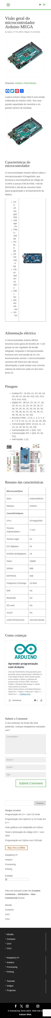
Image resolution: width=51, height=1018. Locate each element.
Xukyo (9, 32)
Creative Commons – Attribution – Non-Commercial (22, 894)
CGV (7, 914)
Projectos (11, 990)
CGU (7, 919)
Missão (8, 905)
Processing (10, 864)
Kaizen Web (25, 1014)
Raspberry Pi (11, 855)
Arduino (18, 83)
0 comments (35, 32)
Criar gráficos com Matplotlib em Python (24, 827)
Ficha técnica (30, 83)
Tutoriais (11, 981)
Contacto (9, 910)
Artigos (26, 32)
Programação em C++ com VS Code (22, 814)
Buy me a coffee (16, 847)
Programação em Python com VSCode (23, 840)
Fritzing (8, 869)
